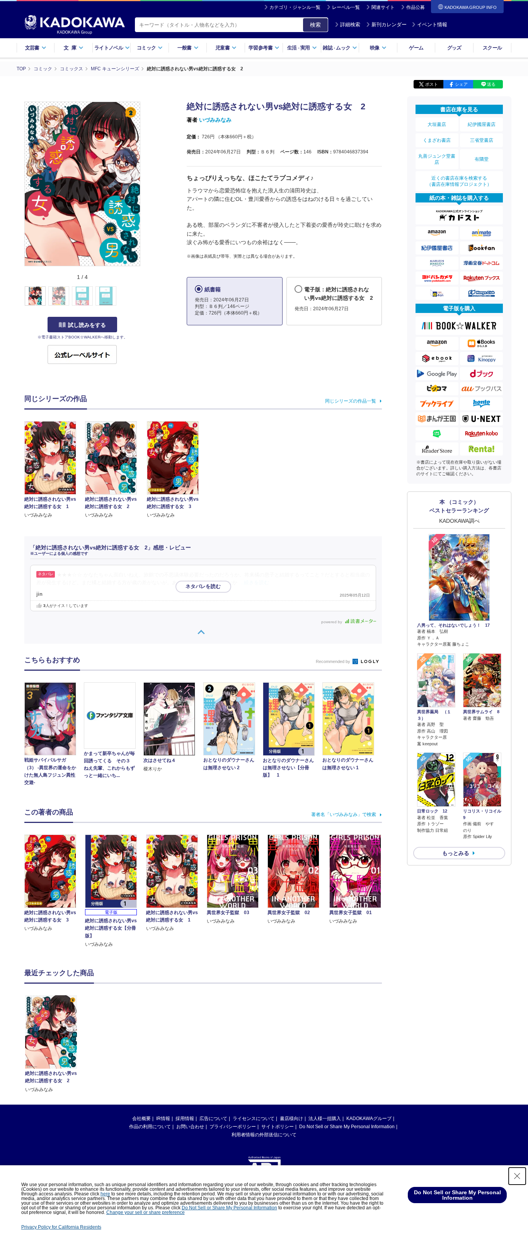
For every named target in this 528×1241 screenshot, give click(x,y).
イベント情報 (432, 24)
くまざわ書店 (437, 140)
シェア (461, 84)
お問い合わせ (190, 1126)
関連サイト (383, 7)
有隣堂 (482, 159)
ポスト (431, 84)
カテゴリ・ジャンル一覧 (294, 7)
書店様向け (291, 1118)
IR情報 (163, 1118)
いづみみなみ (215, 120)
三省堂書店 (481, 140)
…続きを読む (254, 582)
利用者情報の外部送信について (264, 1134)
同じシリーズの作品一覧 (350, 401)
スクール (492, 48)
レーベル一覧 (346, 7)
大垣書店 (437, 124)
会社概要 (141, 1118)
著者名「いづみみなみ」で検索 (343, 814)
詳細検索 (350, 24)
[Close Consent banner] (517, 1176)
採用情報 (184, 1118)
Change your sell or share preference (145, 1212)
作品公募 (415, 7)
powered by (332, 622)
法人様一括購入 (324, 1118)
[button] (145, 296)
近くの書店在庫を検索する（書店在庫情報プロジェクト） (459, 181)
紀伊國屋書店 (482, 124)
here (105, 1194)
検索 (315, 25)
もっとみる (455, 853)
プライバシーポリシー (232, 1126)
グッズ (454, 48)
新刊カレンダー (389, 24)
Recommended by (333, 661)
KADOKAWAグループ (369, 1118)
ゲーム (416, 48)
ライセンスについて (253, 1118)
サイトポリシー (277, 1126)
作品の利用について (150, 1126)
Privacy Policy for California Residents (61, 1227)
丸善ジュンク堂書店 (436, 159)
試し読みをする (87, 325)
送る (491, 84)
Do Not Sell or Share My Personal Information (347, 1126)
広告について (213, 1118)
